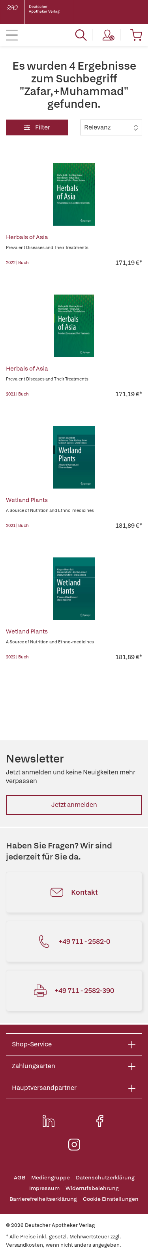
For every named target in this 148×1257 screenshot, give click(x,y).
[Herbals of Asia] (74, 194)
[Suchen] (81, 35)
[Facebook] (100, 1121)
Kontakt (84, 892)
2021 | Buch (17, 394)
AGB (19, 1177)
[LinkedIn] (48, 1121)
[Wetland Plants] (74, 457)
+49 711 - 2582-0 (84, 941)
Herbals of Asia (27, 237)
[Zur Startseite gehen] (39, 12)
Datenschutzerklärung (105, 1177)
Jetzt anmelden (74, 805)
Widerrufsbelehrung (92, 1188)
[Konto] (108, 35)
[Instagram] (74, 1145)
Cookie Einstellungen (111, 1199)
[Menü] (12, 35)
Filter (42, 127)
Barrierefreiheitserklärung (43, 1199)
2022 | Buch (17, 262)
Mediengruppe (50, 1177)
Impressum (44, 1188)
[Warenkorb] (136, 35)
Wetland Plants (27, 500)
